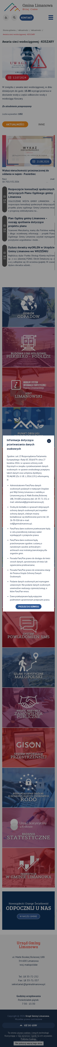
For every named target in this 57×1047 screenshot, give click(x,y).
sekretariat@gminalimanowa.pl (29, 502)
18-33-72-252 (41, 499)
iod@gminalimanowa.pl (21, 523)
